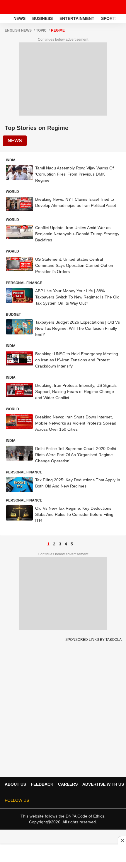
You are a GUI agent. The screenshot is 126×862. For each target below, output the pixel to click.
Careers (68, 784)
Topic (41, 30)
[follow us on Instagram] (93, 800)
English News (18, 30)
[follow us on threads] (76, 800)
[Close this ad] (122, 840)
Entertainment (76, 18)
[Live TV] (107, 7)
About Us (15, 784)
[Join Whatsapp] (117, 800)
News (19, 18)
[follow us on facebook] (68, 800)
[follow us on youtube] (84, 800)
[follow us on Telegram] (109, 800)
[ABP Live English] (6, 18)
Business (42, 18)
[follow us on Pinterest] (101, 800)
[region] (63, 853)
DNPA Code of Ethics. (85, 816)
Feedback (42, 784)
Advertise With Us (103, 784)
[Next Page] (77, 544)
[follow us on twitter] (60, 800)
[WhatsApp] (117, 7)
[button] (121, 17)
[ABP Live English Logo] (20, 7)
